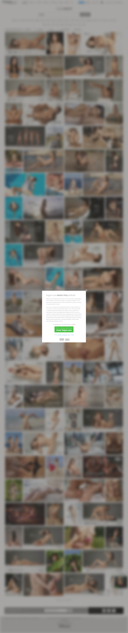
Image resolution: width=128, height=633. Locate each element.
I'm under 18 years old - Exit (64, 335)
